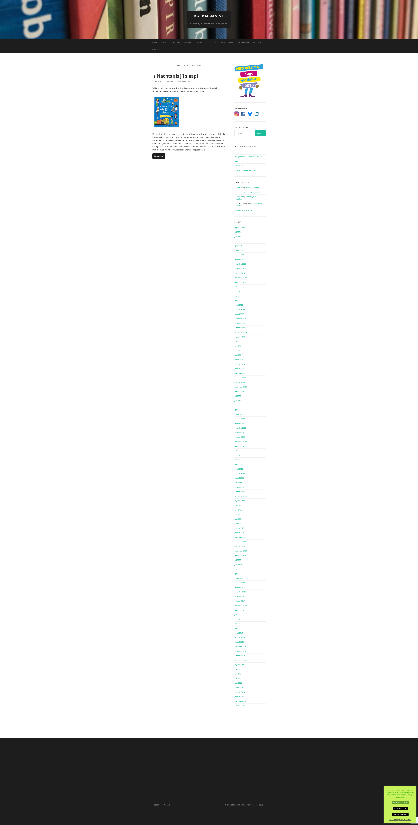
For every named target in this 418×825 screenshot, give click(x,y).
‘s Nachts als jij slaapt (175, 76)
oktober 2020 (239, 546)
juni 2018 (238, 674)
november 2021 (240, 487)
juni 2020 (238, 564)
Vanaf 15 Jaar (227, 42)
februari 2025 (239, 309)
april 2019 (238, 628)
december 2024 (240, 319)
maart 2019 (238, 633)
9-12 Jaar (199, 42)
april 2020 (238, 574)
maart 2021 (238, 523)
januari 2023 (239, 423)
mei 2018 (237, 678)
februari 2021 (239, 528)
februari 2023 (239, 419)
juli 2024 (237, 341)
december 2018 (240, 646)
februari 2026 (239, 255)
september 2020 (240, 551)
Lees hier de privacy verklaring (400, 820)
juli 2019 (237, 614)
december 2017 (240, 701)
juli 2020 (237, 560)
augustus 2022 (240, 446)
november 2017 (240, 706)
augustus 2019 (240, 610)
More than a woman (252, 187)
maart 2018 (238, 687)
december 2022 (240, 428)
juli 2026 (237, 232)
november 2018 (240, 651)
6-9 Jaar (187, 42)
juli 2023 (237, 396)
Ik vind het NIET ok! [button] (400, 808)
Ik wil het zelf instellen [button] (400, 814)
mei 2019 (237, 624)
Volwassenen (243, 42)
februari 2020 (239, 583)
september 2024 (240, 332)
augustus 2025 (240, 282)
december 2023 (240, 373)
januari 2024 (239, 369)
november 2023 (240, 378)
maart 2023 (238, 414)
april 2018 (238, 683)
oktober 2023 (239, 382)
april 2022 (238, 464)
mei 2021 (237, 514)
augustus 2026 (240, 227)
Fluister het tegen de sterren (245, 170)
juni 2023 (238, 400)
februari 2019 (239, 637)
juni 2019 (238, 619)
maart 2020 (238, 578)
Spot (236, 161)
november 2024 (240, 323)
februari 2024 (239, 364)
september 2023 (240, 387)
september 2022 (240, 441)
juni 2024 (238, 346)
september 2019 (240, 605)
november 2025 (240, 268)
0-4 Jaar (165, 42)
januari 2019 (239, 642)
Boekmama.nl (209, 16)
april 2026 (238, 246)
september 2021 (240, 496)
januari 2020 (239, 587)
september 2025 (240, 277)
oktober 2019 (239, 601)
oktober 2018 (239, 656)
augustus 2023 (240, 391)
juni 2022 (238, 455)
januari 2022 (239, 478)
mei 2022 (237, 460)
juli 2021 (237, 505)
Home (154, 42)
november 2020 (240, 542)
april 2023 (238, 410)
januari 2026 (239, 259)
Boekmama (170, 81)
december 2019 (240, 592)
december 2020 (240, 537)
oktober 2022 (239, 437)
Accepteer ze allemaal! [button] (400, 802)
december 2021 (240, 482)
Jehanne (248, 210)
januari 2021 (239, 533)
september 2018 (240, 660)
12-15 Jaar (212, 42)
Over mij (257, 42)
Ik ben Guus (238, 166)
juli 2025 (237, 287)
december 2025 (240, 264)
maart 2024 (238, 360)
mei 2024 (237, 350)
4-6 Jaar (176, 42)
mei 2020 (237, 569)
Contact (156, 50)
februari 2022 (239, 473)
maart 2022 (238, 469)
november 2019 (240, 596)
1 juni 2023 (157, 81)
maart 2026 (238, 250)
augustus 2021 (240, 501)
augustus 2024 (240, 337)
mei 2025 (237, 296)
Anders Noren (250, 805)
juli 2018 (237, 669)
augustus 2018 (240, 665)
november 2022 (240, 432)
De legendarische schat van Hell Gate (248, 157)
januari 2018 (239, 697)
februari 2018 (239, 692)
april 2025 (238, 300)
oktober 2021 (239, 492)
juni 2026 (238, 236)
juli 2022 (237, 451)
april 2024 (238, 355)
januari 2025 (239, 314)
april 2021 (238, 519)
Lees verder (158, 156)
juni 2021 (238, 510)
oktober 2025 (239, 273)
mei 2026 (237, 241)
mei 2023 (237, 405)
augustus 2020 (240, 555)
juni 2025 (238, 291)
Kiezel (236, 152)
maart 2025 (238, 305)
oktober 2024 (239, 328)
